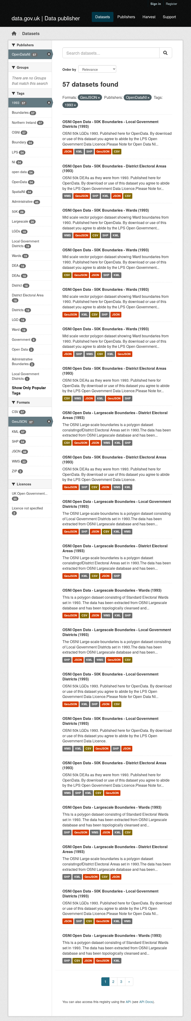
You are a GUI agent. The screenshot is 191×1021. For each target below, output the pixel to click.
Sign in (155, 3)
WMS (67, 196)
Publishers (126, 16)
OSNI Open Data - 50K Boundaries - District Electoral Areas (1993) (114, 168)
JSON (68, 151)
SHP (89, 151)
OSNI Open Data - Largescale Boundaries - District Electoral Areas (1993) (114, 415)
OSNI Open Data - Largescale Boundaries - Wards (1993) (111, 590)
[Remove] (99, 98)
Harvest (149, 16)
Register (171, 3)
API (128, 1001)
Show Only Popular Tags (29, 390)
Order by (69, 69)
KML (79, 151)
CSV (117, 151)
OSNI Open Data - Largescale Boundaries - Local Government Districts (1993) (116, 504)
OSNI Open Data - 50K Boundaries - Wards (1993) (105, 210)
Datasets (102, 16)
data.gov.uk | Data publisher (46, 18)
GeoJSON (102, 151)
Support (169, 16)
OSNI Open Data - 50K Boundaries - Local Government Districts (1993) (110, 124)
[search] (165, 52)
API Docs (146, 1001)
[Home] (14, 33)
